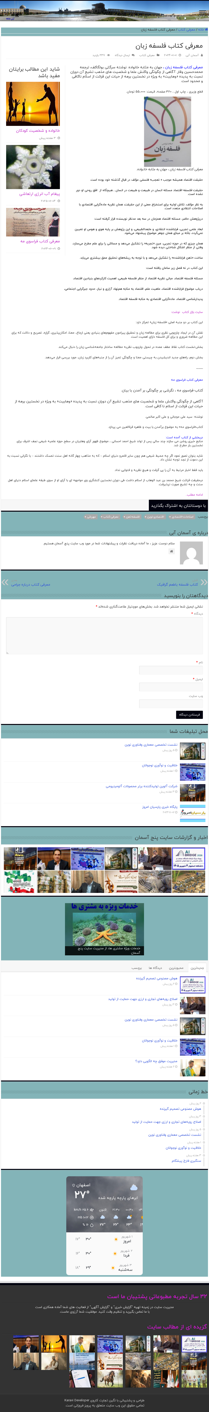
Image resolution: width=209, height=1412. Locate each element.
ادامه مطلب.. (192, 495)
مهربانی (91, 517)
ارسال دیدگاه (122, 55)
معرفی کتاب (186, 30)
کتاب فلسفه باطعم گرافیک (177, 582)
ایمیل (198, 679)
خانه (201, 30)
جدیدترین (197, 968)
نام (199, 662)
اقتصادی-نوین (155, 517)
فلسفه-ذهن (133, 517)
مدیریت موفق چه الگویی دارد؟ (156, 1061)
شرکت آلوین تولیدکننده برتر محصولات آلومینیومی (141, 786)
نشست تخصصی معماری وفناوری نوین (151, 745)
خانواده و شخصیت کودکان (38, 131)
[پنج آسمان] (104, 11)
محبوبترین (176, 968)
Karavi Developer (76, 1400)
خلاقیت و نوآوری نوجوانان (159, 765)
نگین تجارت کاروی (102, 1400)
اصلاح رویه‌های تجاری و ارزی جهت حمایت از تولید (142, 999)
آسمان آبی (192, 55)
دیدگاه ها (155, 968)
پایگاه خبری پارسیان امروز (159, 807)
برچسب (137, 968)
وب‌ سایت (196, 696)
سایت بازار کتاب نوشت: (187, 312)
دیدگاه (197, 614)
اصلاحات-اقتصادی (182, 517)
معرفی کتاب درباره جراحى (30, 582)
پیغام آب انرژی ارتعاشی (39, 194)
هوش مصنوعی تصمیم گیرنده (156, 978)
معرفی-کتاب (111, 517)
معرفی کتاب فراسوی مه (40, 241)
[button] (81, 1217)
